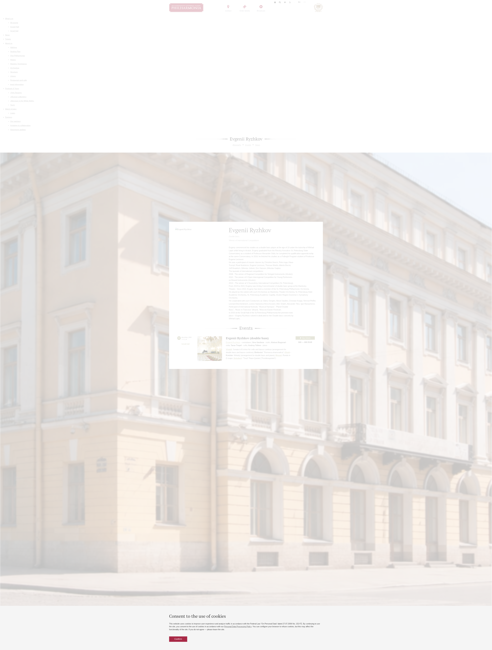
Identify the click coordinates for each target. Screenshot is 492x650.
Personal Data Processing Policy (238, 626)
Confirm (178, 639)
